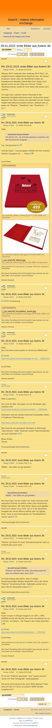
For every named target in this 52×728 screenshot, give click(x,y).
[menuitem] (7, 29)
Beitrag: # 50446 (8, 486)
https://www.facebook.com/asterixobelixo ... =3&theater (24, 409)
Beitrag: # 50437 (8, 297)
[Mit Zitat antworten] (46, 60)
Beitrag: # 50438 (8, 344)
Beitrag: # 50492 (8, 672)
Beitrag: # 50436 (8, 125)
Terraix (3, 384)
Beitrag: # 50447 (8, 538)
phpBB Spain (29, 720)
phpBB (19, 718)
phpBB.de (35, 723)
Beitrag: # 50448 (8, 562)
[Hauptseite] (26, 9)
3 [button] (31, 54)
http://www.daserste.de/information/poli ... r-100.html (23, 632)
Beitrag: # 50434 (8, 70)
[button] (19, 54)
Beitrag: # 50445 (8, 463)
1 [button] (26, 54)
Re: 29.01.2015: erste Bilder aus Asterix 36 (25, 66)
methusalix (11, 114)
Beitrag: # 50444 (8, 395)
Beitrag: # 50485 (8, 609)
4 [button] (34, 54)
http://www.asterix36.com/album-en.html (18, 423)
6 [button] (39, 54)
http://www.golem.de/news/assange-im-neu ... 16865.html (25, 358)
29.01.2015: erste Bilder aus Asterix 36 (25, 45)
